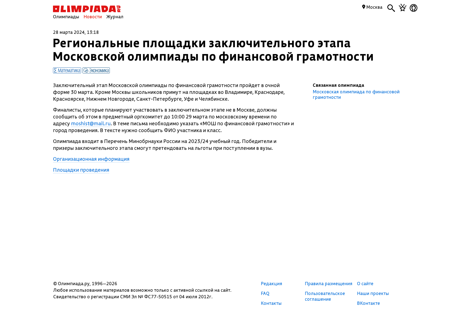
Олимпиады (66, 16)
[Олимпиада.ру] (86, 9)
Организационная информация (91, 159)
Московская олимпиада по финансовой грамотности (356, 94)
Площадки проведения (81, 169)
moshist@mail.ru (91, 123)
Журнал (114, 16)
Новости (93, 16)
